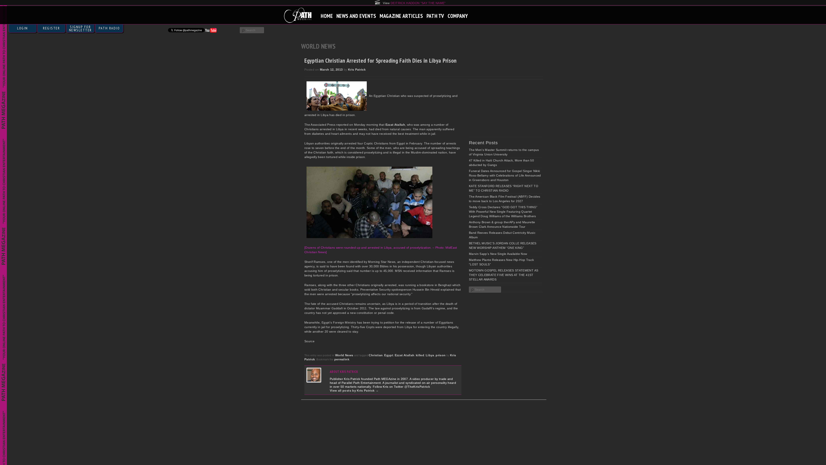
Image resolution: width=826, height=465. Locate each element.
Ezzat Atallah (405, 355)
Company (458, 16)
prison (440, 355)
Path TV (435, 16)
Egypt (388, 355)
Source (309, 341)
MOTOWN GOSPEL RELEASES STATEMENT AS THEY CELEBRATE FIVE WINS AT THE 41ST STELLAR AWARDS (503, 275)
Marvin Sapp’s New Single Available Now (498, 254)
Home (327, 16)
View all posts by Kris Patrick (354, 390)
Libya (430, 355)
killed (420, 355)
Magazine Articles (401, 16)
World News (344, 355)
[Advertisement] (501, 108)
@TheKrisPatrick (417, 386)
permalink (341, 359)
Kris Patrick (357, 69)
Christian (376, 355)
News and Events (356, 16)
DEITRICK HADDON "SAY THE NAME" (418, 3)
